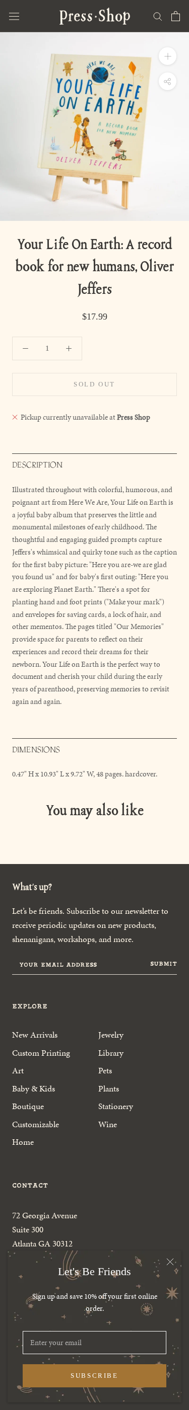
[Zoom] (167, 56)
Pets (105, 1070)
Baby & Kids (33, 1088)
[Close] (170, 1262)
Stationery (115, 1106)
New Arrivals (34, 1035)
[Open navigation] (14, 16)
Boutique (28, 1106)
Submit (163, 963)
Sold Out (94, 384)
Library (110, 1053)
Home (23, 1142)
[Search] (157, 16)
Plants (108, 1088)
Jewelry (110, 1035)
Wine (107, 1124)
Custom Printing (41, 1053)
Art (18, 1070)
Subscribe (94, 1375)
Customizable (35, 1124)
